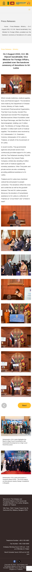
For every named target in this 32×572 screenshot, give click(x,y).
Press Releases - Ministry (9, 49)
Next (24, 405)
